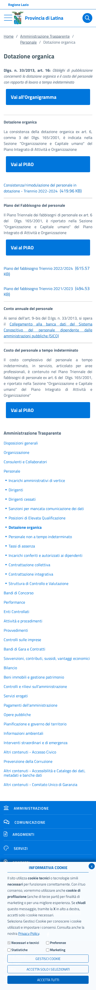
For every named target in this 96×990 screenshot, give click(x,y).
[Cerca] (87, 18)
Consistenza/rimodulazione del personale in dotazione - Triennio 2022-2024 (43, 188)
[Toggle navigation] (8, 18)
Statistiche (19, 949)
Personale (28, 42)
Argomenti (23, 834)
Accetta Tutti (48, 979)
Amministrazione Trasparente (45, 36)
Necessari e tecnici (25, 942)
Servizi (21, 848)
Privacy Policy (28, 933)
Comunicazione (30, 822)
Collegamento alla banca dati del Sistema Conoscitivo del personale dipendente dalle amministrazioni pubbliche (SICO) (48, 330)
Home (9, 36)
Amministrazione (31, 808)
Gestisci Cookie (48, 958)
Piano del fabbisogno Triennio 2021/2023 (47, 291)
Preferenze (58, 942)
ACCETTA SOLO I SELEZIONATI (48, 969)
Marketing (57, 949)
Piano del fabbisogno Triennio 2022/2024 (47, 271)
